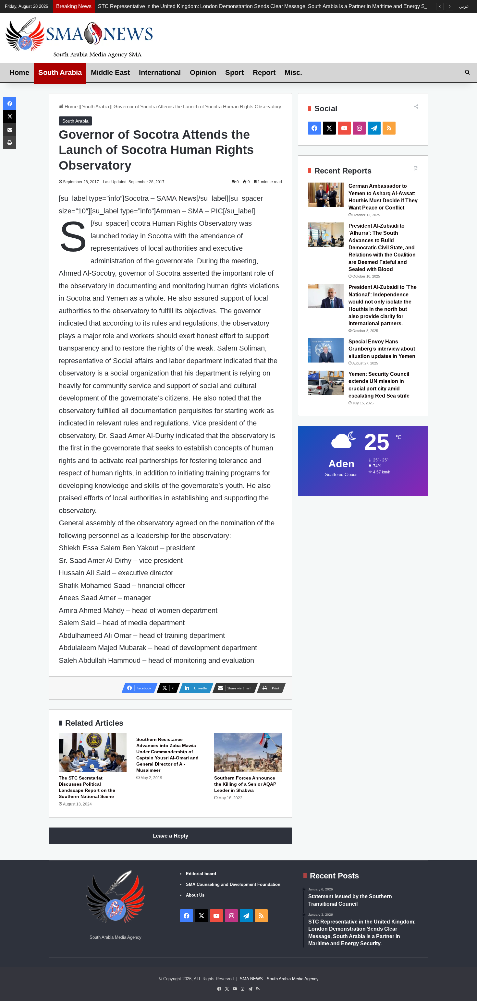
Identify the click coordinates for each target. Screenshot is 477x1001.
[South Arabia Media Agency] (79, 37)
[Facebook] (9, 103)
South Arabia (60, 72)
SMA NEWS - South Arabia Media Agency (279, 978)
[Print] (9, 142)
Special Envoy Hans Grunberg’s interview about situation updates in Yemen (382, 349)
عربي (464, 6)
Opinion (203, 72)
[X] (9, 116)
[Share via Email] (9, 129)
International (160, 72)
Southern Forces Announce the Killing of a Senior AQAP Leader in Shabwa (245, 784)
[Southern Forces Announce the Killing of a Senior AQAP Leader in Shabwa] (248, 752)
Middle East (110, 72)
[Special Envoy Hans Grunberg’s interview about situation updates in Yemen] (326, 350)
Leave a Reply (170, 836)
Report (264, 72)
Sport (234, 72)
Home (19, 72)
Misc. (293, 72)
